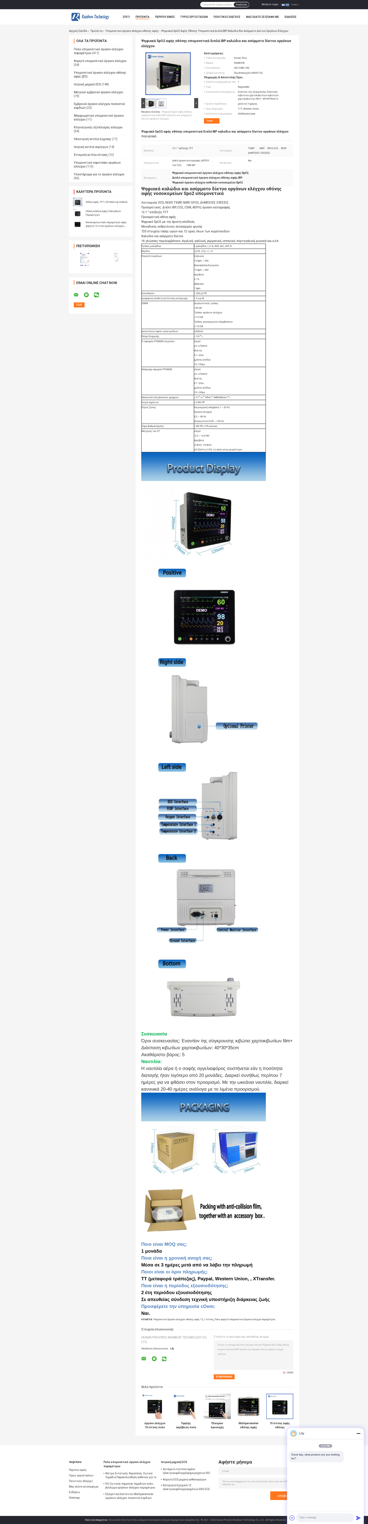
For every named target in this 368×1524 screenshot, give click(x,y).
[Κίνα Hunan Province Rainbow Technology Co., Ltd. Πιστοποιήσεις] (85, 260)
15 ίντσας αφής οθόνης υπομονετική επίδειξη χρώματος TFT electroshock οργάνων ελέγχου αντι (279, 1425)
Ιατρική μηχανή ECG (87, 84)
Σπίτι (126, 16)
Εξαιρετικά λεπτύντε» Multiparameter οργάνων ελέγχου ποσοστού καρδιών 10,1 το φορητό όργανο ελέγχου (129, 1497)
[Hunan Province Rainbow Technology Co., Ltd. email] (78, 295)
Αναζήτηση (241, 4)
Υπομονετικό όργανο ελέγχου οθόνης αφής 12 (178, 1319)
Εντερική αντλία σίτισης (91, 155)
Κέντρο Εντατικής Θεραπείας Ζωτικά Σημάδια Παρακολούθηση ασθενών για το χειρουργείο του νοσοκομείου (131, 1476)
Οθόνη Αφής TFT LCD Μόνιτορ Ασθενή (106, 202)
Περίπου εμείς (165, 16)
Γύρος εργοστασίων (194, 16)
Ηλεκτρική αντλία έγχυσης (92, 139)
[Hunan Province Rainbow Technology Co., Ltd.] (90, 17)
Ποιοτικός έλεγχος (227, 16)
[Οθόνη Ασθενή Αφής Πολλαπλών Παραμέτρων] (77, 213)
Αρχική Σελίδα (78, 30)
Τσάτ (209, 120)
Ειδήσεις (291, 16)
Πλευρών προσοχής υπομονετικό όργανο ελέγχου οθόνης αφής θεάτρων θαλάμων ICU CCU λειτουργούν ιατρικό (217, 1425)
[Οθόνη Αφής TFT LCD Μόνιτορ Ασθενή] (77, 201)
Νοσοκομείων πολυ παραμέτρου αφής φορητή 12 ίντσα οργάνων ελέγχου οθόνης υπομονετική (106, 226)
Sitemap (74, 1497)
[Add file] (292, 1518)
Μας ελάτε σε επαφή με (262, 16)
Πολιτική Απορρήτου (96, 1520)
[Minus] (358, 1433)
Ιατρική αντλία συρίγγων (91, 147)
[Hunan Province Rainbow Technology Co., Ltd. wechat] (99, 295)
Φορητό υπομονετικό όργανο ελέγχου (100, 61)
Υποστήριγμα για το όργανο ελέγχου (99, 174)
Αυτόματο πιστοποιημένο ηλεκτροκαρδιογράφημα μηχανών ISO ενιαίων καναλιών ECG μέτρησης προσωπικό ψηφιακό (186, 1472)
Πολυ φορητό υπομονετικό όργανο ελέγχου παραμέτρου (245, 1319)
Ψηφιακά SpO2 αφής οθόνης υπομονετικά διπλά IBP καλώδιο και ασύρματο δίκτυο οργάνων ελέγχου (166, 115)
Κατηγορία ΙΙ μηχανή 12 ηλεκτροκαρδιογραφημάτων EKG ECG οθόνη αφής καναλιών (186, 1488)
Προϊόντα (142, 16)
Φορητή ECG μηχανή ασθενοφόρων (184, 1479)
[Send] (358, 1518)
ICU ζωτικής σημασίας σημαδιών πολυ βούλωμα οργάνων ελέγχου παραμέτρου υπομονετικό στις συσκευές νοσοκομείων (130, 1486)
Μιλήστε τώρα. (270, 4)
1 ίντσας (209, 1319)
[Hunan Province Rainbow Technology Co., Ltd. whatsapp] (89, 295)
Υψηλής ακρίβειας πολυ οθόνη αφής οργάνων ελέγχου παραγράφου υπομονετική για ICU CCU (186, 1425)
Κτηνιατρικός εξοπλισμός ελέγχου (98, 127)
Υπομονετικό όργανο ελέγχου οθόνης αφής (132, 30)
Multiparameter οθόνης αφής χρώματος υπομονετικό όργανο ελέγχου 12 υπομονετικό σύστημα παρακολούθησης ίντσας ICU (248, 1425)
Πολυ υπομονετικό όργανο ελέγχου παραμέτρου (127, 1464)
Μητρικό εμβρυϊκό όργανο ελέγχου (98, 92)
